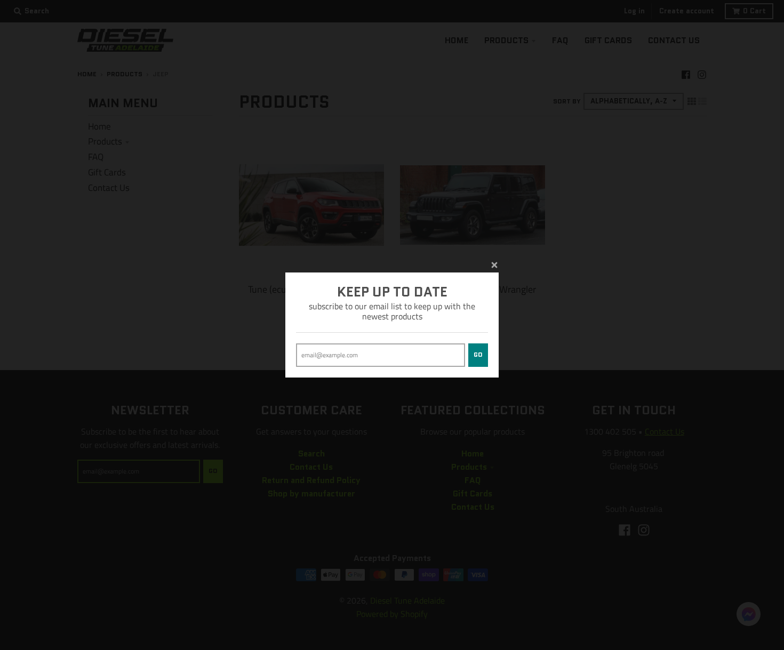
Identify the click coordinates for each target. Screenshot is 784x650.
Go (478, 354)
